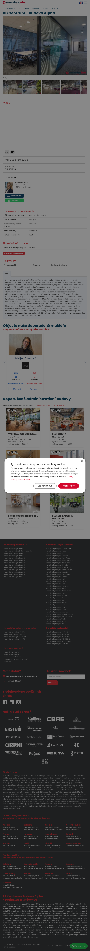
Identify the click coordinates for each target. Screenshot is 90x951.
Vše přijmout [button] (69, 486)
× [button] (82, 461)
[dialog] (44, 475)
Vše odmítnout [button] (45, 486)
